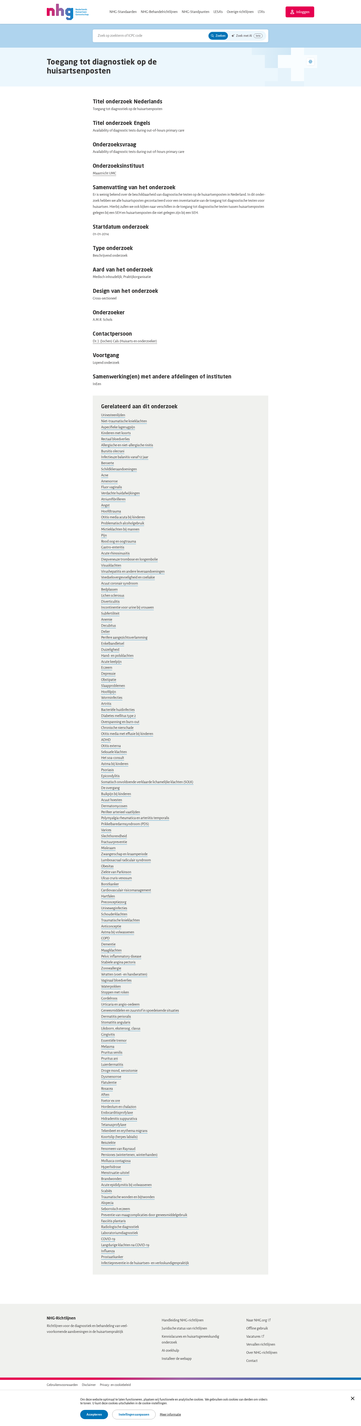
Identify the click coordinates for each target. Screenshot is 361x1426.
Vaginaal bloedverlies (116, 980)
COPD (105, 938)
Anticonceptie (111, 926)
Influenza (108, 1251)
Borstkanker (110, 884)
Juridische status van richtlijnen (184, 1328)
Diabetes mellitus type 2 (118, 716)
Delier (105, 632)
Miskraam (108, 848)
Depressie (108, 674)
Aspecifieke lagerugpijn (118, 427)
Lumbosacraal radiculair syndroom (126, 860)
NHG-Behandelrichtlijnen (159, 12)
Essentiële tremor (114, 1041)
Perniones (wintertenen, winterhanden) (129, 1155)
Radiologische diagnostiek (120, 1227)
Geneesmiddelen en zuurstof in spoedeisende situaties (140, 1010)
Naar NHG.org (256, 1320)
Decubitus (108, 626)
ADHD (106, 740)
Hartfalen (108, 896)
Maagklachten (111, 950)
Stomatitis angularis (115, 1022)
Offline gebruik (257, 1328)
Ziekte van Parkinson (116, 872)
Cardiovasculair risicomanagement (126, 890)
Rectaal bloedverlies (115, 439)
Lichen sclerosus (112, 596)
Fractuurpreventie (114, 842)
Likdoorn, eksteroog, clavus (120, 1028)
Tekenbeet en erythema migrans (124, 1131)
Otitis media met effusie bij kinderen (127, 734)
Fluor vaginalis (111, 487)
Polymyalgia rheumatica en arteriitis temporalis (135, 818)
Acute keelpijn (111, 662)
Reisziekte (108, 1143)
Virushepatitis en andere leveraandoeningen (133, 571)
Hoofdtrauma (111, 511)
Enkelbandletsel (112, 644)
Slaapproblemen (113, 686)
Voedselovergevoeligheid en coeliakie (128, 577)
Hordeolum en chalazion (118, 1107)
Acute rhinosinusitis (115, 553)
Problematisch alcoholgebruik (122, 523)
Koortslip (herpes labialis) (119, 1137)
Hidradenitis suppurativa (119, 1119)
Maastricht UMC (104, 173)
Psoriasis (107, 770)
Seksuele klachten (114, 752)
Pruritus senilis (111, 1052)
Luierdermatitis (112, 1065)
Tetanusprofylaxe (113, 1125)
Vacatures (253, 1336)
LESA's (218, 12)
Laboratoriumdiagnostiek (119, 1233)
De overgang (110, 788)
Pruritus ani (109, 1059)
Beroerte (107, 463)
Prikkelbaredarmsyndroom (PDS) (125, 824)
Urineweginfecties (114, 908)
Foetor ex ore (110, 1101)
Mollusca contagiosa (116, 1161)
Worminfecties (111, 698)
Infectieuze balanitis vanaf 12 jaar (124, 457)
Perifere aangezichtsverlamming (124, 637)
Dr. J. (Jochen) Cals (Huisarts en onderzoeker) (125, 341)
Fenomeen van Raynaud (118, 1149)
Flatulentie (109, 1083)
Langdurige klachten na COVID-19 (125, 1245)
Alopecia (107, 1203)
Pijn (104, 535)
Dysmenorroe (111, 1077)
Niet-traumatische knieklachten (124, 421)
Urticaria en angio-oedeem (120, 1004)
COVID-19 (108, 1239)
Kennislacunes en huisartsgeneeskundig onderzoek (190, 1340)
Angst (105, 505)
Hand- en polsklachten (117, 656)
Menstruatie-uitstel (115, 1173)
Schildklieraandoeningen (119, 469)
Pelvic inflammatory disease (121, 956)
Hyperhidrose (111, 1167)
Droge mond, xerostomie (119, 1071)
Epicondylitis (110, 776)
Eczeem (106, 668)
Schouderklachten (114, 914)
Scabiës (106, 1191)
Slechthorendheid (114, 836)
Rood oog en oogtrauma (118, 541)
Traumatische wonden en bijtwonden (128, 1197)
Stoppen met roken (115, 992)
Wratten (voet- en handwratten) (124, 974)
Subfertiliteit (110, 613)
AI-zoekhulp (170, 1350)
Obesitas (107, 866)
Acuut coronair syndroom (119, 583)
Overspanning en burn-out (120, 722)
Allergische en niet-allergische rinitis (127, 445)
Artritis (106, 704)
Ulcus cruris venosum (116, 878)
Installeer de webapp (177, 1359)
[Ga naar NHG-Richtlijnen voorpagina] (68, 12)
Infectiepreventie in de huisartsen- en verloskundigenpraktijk (145, 1263)
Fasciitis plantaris (113, 1221)
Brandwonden (111, 1179)
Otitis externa (111, 746)
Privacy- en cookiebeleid (115, 1385)
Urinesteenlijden (113, 415)
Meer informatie (170, 1414)
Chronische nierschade (117, 728)
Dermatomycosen (114, 806)
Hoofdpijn (108, 692)
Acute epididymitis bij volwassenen (126, 1185)
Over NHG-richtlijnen (261, 1353)
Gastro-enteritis (112, 547)
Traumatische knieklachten (120, 920)
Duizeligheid (110, 650)
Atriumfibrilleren (113, 499)
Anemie (106, 620)
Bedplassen (109, 589)
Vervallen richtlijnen (260, 1344)
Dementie (108, 944)
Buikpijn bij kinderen (116, 794)
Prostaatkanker (112, 1257)
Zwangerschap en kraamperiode (124, 854)
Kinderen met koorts (116, 433)
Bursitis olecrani (112, 451)
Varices (106, 830)
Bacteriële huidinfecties (118, 710)
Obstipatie (108, 680)
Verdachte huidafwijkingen (120, 493)
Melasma (107, 1047)
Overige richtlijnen (240, 12)
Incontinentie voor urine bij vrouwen (127, 607)
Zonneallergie (111, 968)
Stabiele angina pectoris (118, 962)
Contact (252, 1361)
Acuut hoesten (111, 800)
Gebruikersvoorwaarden (62, 1385)
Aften (105, 1095)
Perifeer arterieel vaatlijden (120, 812)
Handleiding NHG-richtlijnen (182, 1320)
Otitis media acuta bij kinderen (123, 517)
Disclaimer (89, 1385)
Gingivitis (108, 1035)
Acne (104, 475)
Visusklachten (111, 565)
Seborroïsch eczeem (115, 1209)
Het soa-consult (112, 758)
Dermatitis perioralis (116, 1017)
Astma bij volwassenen (117, 932)
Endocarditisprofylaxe (117, 1113)
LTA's (261, 12)
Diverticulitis (110, 602)
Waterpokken (111, 986)
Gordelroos (109, 998)
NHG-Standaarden (123, 12)
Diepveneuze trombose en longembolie (129, 559)
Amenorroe (109, 481)
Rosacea (107, 1089)
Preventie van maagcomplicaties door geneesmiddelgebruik (144, 1215)
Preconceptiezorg (113, 902)
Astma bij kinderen (114, 764)
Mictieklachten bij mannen (120, 529)
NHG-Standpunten (195, 12)
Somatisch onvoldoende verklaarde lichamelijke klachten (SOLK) (147, 782)
